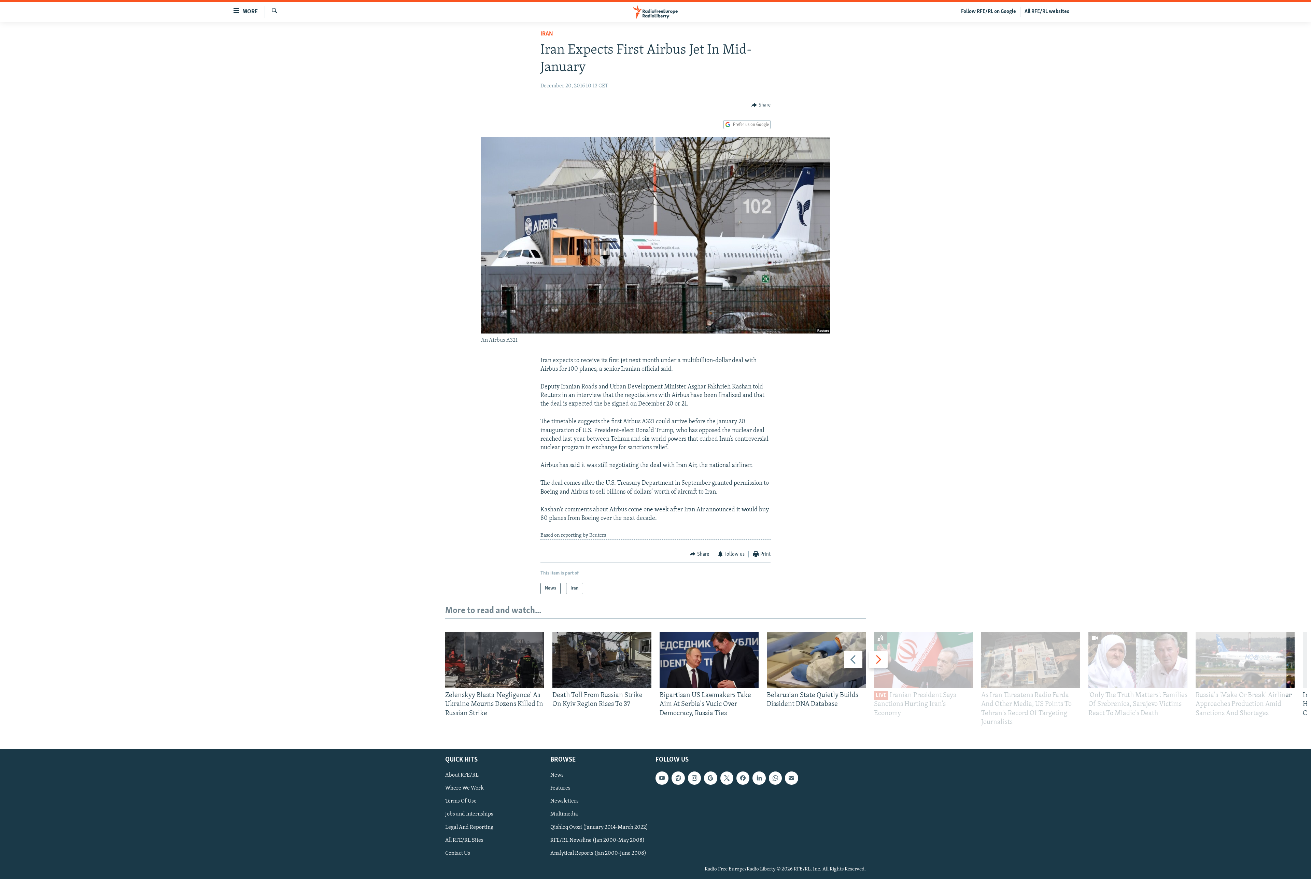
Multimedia (564, 814)
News (557, 775)
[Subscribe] (791, 777)
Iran (546, 34)
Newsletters (564, 801)
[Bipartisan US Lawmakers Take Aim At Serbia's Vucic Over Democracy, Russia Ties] (709, 660)
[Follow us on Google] (710, 777)
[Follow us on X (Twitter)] (726, 777)
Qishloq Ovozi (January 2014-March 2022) (599, 827)
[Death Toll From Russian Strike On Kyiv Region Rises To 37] (601, 660)
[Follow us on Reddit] (678, 777)
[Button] (761, 105)
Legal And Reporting (469, 827)
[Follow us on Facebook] (742, 777)
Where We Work (464, 788)
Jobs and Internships (469, 814)
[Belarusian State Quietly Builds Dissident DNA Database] (816, 660)
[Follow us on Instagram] (694, 777)
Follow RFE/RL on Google (988, 11)
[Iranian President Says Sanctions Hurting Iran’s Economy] (923, 660)
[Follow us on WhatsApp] (775, 777)
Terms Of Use (461, 801)
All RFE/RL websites (1047, 11)
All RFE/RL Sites (464, 840)
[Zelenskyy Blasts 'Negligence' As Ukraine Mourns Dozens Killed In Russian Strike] (494, 660)
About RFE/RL (462, 775)
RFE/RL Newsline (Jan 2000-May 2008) (597, 840)
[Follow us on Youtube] (662, 777)
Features (560, 788)
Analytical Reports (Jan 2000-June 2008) (598, 853)
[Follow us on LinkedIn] (758, 777)
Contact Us (457, 853)
